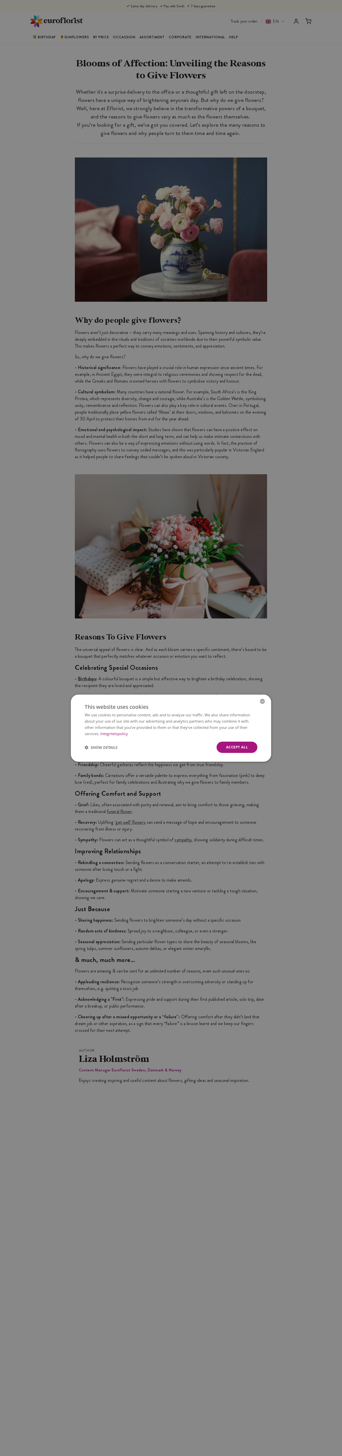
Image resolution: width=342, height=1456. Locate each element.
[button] (101, 747)
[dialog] (171, 727)
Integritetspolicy (114, 733)
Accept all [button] (237, 747)
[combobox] (262, 701)
